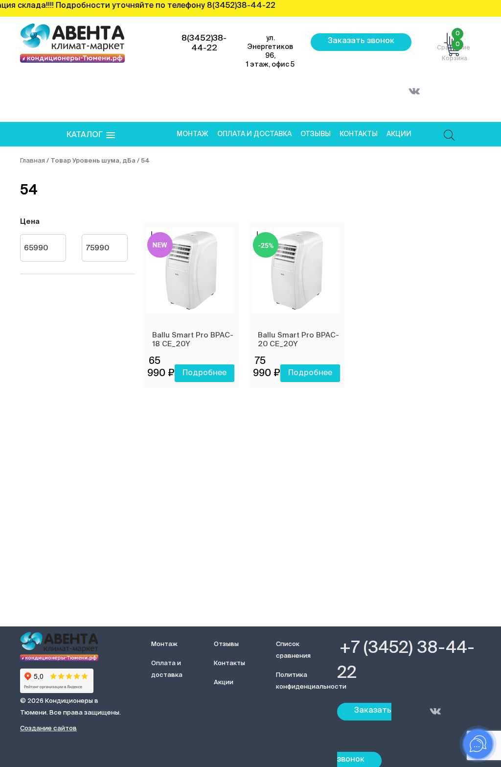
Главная (32, 161)
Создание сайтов (48, 728)
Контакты (359, 134)
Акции (399, 134)
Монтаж (192, 134)
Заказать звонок (361, 41)
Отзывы (315, 134)
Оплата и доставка (254, 134)
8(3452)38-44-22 (204, 43)
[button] (91, 135)
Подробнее (204, 373)
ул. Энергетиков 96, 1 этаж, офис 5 (270, 51)
